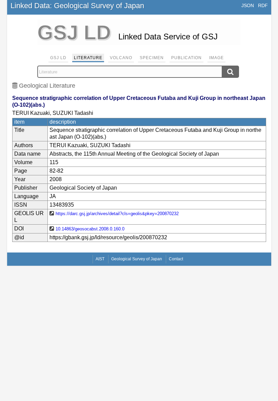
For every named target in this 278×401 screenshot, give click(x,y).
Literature (88, 57)
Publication (186, 57)
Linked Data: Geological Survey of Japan (77, 5)
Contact (176, 259)
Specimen (152, 57)
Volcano (121, 57)
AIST (100, 259)
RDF (263, 5)
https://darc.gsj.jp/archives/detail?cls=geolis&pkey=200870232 (117, 213)
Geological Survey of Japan (136, 259)
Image (216, 57)
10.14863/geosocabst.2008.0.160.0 (90, 228)
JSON (247, 5)
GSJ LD (58, 57)
